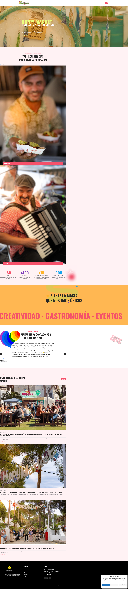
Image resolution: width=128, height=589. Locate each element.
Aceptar (106, 584)
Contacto (100, 3)
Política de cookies (88, 585)
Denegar (114, 584)
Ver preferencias (122, 584)
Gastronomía (77, 3)
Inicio (63, 3)
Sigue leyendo (2, 441)
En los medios (87, 3)
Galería (92, 3)
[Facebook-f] (47, 578)
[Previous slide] (1, 354)
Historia (66, 3)
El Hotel (96, 3)
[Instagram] (45, 578)
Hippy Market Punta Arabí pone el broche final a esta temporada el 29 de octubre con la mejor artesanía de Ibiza (31, 492)
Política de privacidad (80, 585)
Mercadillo (71, 3)
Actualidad (82, 3)
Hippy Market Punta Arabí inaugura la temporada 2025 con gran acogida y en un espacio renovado (27, 549)
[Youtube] (50, 578)
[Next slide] (65, 354)
